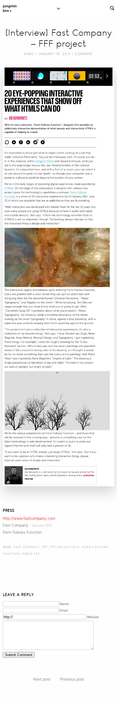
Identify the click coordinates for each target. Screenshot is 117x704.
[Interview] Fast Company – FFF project (58, 38)
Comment (84, 54)
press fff (31, 553)
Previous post (72, 679)
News (29, 54)
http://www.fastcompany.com (29, 518)
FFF (45, 547)
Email (64, 610)
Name (64, 604)
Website (93, 617)
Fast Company (26, 547)
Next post (41, 679)
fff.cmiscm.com (64, 547)
